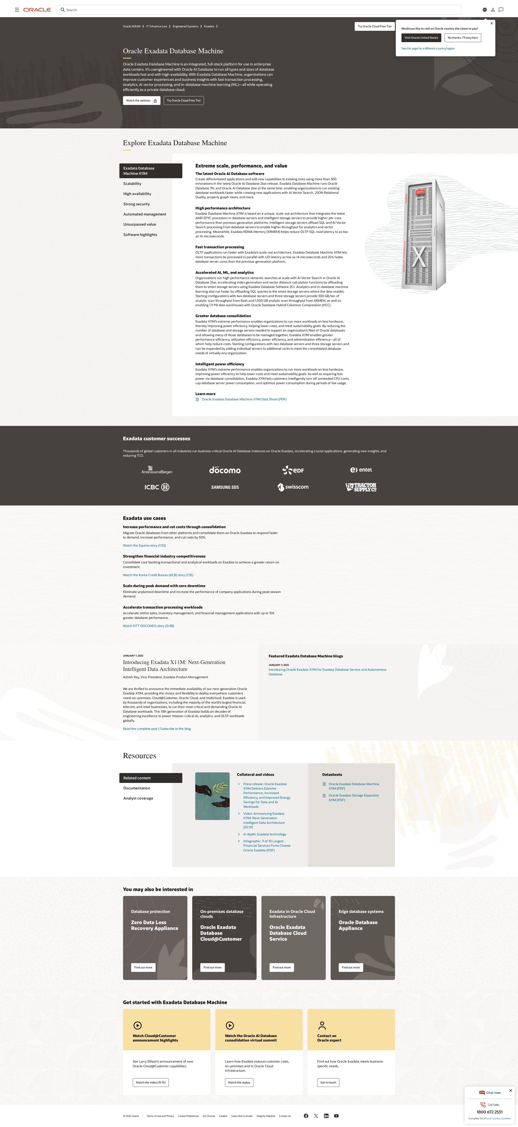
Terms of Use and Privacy (160, 1115)
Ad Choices (209, 1115)
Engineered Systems (185, 26)
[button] (17, 9)
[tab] (150, 170)
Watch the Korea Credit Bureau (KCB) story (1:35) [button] (158, 575)
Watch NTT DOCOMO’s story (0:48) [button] (148, 626)
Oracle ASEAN (131, 26)
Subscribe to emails (242, 1115)
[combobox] (259, 10)
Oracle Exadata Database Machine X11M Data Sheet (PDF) (244, 399)
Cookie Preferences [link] (188, 1115)
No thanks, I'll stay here (463, 37)
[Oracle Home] (37, 9)
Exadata (209, 26)
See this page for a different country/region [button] (428, 48)
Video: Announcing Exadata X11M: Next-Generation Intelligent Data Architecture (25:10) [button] (264, 820)
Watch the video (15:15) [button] (151, 1082)
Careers (223, 1115)
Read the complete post (140, 728)
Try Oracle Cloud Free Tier (375, 26)
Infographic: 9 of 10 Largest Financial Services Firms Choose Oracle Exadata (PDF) (267, 845)
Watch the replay (239, 1082)
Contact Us (285, 1115)
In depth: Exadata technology (264, 834)
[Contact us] (501, 9)
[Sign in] (492, 9)
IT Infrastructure (156, 26)
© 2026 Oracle (131, 1115)
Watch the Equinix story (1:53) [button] (144, 545)
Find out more (143, 967)
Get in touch (328, 1082)
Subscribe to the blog (175, 728)
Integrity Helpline (266, 1115)
